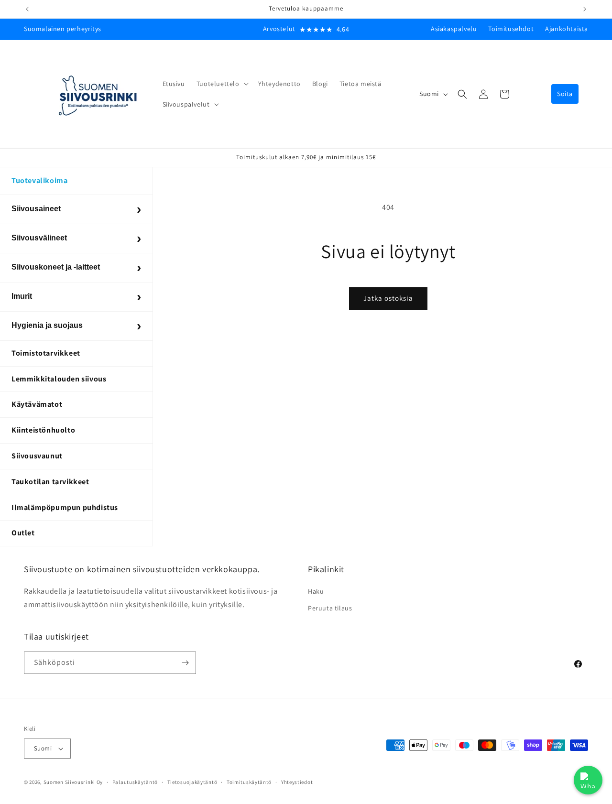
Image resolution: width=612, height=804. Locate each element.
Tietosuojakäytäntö (192, 782)
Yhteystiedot (297, 782)
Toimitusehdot (511, 28)
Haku (316, 591)
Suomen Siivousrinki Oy (73, 782)
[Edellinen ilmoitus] (27, 9)
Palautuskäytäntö (135, 782)
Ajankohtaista (566, 28)
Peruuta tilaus (330, 608)
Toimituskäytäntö (249, 782)
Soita (565, 93)
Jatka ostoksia (388, 298)
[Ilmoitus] (584, 9)
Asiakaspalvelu (454, 28)
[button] (221, 84)
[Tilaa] (185, 663)
